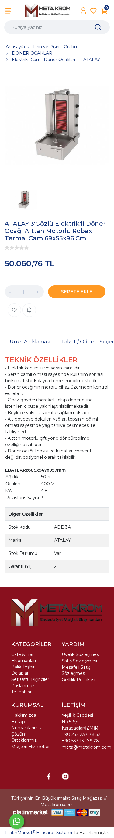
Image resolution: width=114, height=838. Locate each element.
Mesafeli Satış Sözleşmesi (76, 670)
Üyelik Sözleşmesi (81, 654)
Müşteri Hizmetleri (31, 746)
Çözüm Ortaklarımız (24, 737)
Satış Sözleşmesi (79, 661)
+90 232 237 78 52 (81, 734)
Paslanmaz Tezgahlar (23, 689)
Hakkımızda (23, 715)
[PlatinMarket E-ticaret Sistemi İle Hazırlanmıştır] (30, 812)
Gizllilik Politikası (78, 679)
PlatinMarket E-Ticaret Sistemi (38, 832)
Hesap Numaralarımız (26, 724)
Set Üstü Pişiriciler (30, 679)
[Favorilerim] (93, 11)
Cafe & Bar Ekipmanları (23, 657)
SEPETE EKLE (76, 291)
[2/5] (9, 247)
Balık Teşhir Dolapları (23, 670)
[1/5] (7, 247)
